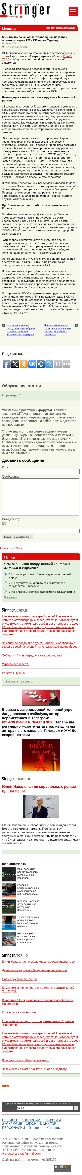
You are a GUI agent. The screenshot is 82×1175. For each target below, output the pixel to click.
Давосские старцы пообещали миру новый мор (34, 970)
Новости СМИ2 (11, 548)
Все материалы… (18, 681)
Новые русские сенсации (19, 979)
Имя (5, 467)
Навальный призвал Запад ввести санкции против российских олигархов (57, 330)
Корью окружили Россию (19, 1012)
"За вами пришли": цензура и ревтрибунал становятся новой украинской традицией (21, 330)
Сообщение (11, 476)
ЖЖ (49, 722)
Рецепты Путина (13, 673)
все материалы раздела (60, 27)
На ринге (10, 1120)
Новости (53, 1120)
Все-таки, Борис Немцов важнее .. (25, 1060)
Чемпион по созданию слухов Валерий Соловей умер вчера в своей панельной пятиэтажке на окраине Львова (40, 644)
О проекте (35, 1127)
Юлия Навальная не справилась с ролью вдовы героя (39, 961)
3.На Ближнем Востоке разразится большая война (42, 591)
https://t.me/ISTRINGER (22, 722)
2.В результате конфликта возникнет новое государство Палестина (37, 584)
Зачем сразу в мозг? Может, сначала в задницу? (35, 1069)
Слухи (31, 1123)
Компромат (32, 1120)
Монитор (48, 1123)
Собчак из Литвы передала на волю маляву (32, 655)
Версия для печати (17, 47)
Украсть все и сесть (15, 664)
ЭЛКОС (51, 1159)
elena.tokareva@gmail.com (21, 1153)
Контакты (54, 1127)
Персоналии (13, 1127)
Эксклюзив (12, 1123)
